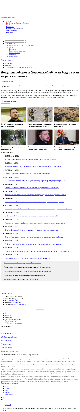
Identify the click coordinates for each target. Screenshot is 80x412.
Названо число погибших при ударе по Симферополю (22, 263)
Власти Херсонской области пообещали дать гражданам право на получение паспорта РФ (37, 251)
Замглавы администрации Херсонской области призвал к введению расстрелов (33, 166)
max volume (9, 394)
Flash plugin (5, 410)
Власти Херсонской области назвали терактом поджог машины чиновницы (32, 188)
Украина (8, 65)
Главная (3, 60)
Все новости (5, 103)
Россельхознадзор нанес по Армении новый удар (21, 279)
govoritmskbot (13, 300)
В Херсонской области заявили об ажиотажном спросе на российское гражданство (34, 202)
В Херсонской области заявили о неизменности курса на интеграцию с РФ (31, 216)
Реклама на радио (7, 340)
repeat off (8, 405)
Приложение (13, 56)
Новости (8, 21)
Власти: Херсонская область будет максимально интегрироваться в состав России (34, 237)
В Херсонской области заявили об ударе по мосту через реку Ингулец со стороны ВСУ (36, 181)
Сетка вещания (11, 30)
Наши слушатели (7, 347)
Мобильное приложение (13, 323)
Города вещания (6, 344)
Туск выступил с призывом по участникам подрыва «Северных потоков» (28, 267)
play (6, 386)
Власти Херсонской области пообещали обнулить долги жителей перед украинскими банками (38, 209)
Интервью (10, 27)
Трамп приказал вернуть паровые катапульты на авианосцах (24, 275)
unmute (7, 392)
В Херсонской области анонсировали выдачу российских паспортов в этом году (33, 244)
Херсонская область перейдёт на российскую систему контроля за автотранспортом (35, 223)
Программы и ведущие (14, 29)
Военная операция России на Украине (18, 67)
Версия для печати (9, 101)
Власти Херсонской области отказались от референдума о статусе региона (31, 230)
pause (7, 388)
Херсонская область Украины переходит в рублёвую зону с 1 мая (28, 258)
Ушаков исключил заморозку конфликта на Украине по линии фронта (27, 271)
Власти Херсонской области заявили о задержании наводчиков (27, 173)
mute (6, 390)
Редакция (9, 32)
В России (8, 63)
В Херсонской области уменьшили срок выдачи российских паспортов (30, 159)
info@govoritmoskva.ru (18, 304)
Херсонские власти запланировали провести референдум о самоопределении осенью (35, 195)
